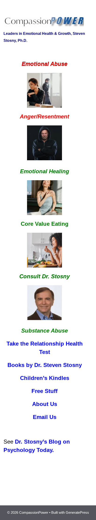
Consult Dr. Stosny (44, 276)
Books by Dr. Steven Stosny (44, 365)
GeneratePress (77, 512)
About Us (44, 404)
